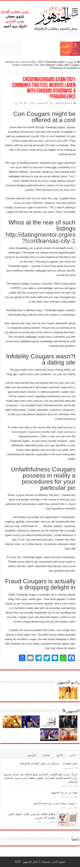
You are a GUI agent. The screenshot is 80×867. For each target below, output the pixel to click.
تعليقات (46, 755)
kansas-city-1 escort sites (20, 61)
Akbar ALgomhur (63, 103)
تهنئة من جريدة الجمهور (64, 792)
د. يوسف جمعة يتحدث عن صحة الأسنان (55, 803)
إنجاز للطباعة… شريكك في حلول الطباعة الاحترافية (48, 763)
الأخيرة (72, 755)
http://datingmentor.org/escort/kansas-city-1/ (40, 237)
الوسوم (31, 755)
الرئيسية (72, 61)
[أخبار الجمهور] (40, 17)
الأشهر (59, 755)
